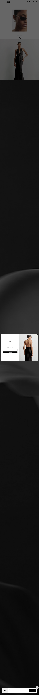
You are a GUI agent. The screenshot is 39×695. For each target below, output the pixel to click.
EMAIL (4, 348)
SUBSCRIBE (10, 352)
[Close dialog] (37, 334)
